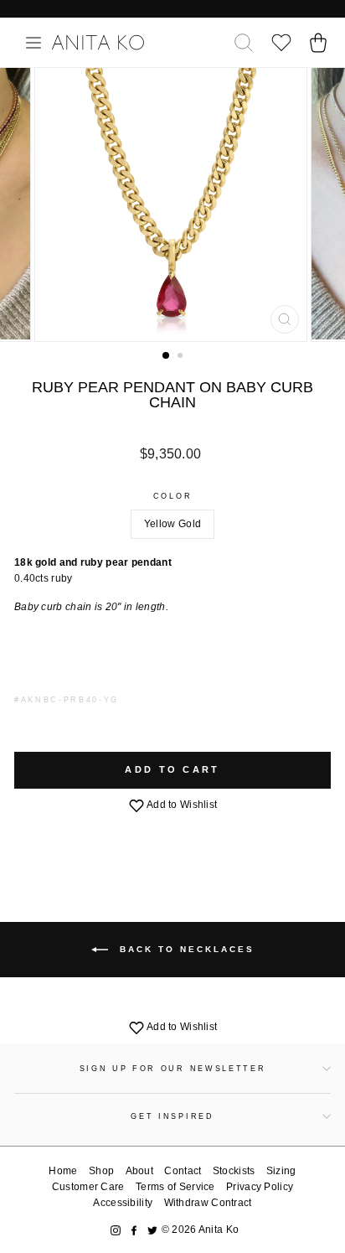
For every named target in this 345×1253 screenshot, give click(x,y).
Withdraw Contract (208, 1203)
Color (172, 496)
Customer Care (88, 1187)
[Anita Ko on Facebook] (134, 1230)
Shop (101, 1171)
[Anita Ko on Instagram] (115, 1230)
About (140, 1171)
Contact (182, 1171)
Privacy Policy (259, 1187)
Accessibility (122, 1203)
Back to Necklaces (185, 949)
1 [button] (166, 356)
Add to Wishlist (181, 804)
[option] (172, 204)
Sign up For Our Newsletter (173, 1068)
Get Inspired (172, 1116)
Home (63, 1171)
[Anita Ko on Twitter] (152, 1230)
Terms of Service (175, 1187)
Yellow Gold (172, 524)
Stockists (234, 1171)
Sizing (281, 1171)
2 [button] (182, 357)
